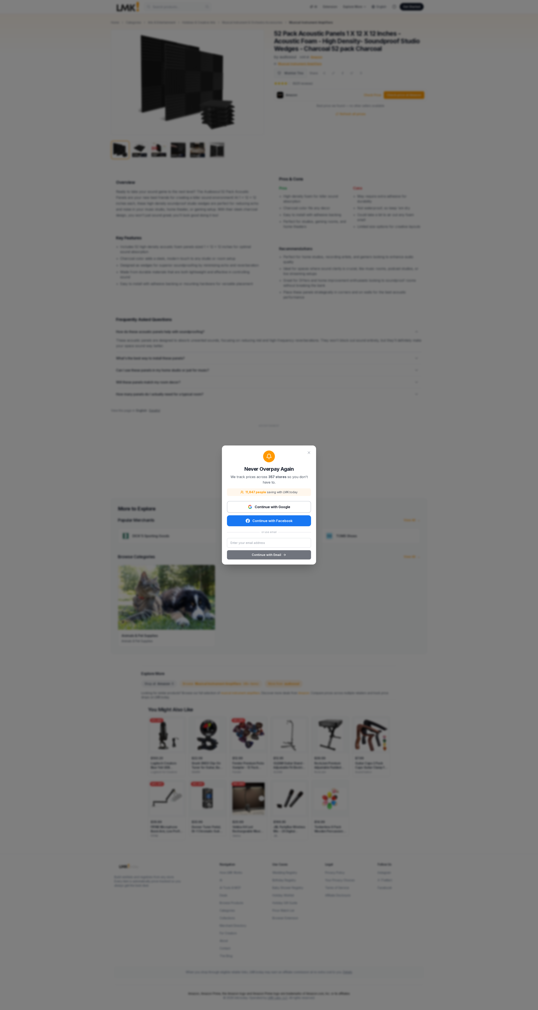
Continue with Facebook (272, 521)
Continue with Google (272, 507)
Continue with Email (266, 555)
